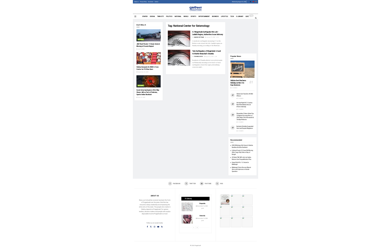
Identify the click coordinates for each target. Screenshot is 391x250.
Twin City (160, 16)
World (186, 16)
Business (215, 16)
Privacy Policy (143, 1)
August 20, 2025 (209, 56)
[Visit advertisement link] (242, 36)
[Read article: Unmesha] (187, 219)
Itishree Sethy (198, 56)
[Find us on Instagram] (154, 227)
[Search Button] (256, 18)
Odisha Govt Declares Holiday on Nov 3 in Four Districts (238, 82)
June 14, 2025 (141, 97)
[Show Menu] (135, 16)
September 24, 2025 (142, 72)
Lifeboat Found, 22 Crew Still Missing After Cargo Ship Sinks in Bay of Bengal (242, 152)
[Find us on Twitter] (250, 1)
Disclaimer (150, 1)
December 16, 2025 (202, 206)
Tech (232, 16)
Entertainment (204, 16)
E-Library (239, 16)
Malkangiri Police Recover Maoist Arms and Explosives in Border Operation (241, 169)
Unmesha (202, 215)
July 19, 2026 (140, 49)
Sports (193, 16)
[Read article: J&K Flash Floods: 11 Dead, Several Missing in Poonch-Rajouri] (148, 35)
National (178, 16)
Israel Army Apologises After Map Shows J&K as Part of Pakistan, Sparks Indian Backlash (147, 92)
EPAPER (145, 16)
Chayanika (202, 203)
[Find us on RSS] (256, 1)
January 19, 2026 (210, 37)
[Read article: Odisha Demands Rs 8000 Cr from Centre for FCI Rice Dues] (148, 58)
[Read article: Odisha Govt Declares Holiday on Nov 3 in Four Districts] (242, 69)
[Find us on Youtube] (253, 1)
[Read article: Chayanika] (187, 207)
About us (136, 1)
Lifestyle (224, 16)
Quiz (247, 16)
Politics (169, 16)
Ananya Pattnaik (199, 37)
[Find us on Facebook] (147, 227)
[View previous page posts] (193, 227)
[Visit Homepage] (195, 9)
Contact (156, 1)
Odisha (152, 16)
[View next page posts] (197, 227)
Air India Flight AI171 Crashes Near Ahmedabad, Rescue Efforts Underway (245, 104)
